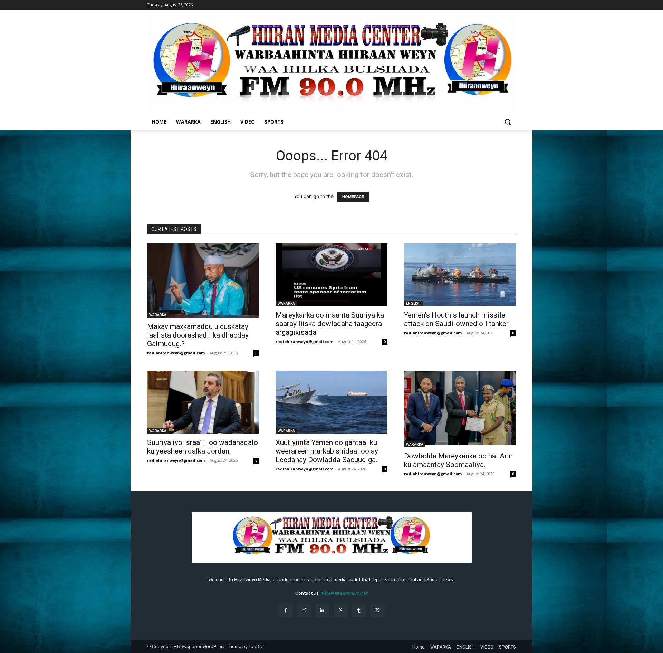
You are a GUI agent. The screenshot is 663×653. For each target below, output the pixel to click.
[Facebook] (285, 610)
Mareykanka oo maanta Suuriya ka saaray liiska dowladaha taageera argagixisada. (330, 324)
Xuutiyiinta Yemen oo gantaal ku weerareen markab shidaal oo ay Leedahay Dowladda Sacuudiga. (327, 451)
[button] (507, 122)
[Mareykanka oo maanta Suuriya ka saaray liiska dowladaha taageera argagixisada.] (331, 274)
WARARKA (157, 314)
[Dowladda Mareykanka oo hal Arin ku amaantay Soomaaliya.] (460, 409)
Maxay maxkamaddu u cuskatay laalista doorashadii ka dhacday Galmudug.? (198, 335)
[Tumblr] (359, 610)
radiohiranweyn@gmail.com (176, 352)
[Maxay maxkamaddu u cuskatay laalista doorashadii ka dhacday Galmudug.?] (203, 280)
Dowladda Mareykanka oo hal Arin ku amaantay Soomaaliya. (458, 460)
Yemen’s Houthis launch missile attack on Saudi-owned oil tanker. (457, 319)
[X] (377, 610)
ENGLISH (413, 303)
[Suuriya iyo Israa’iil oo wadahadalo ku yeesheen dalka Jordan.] (203, 402)
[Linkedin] (322, 610)
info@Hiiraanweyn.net (344, 593)
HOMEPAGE (353, 196)
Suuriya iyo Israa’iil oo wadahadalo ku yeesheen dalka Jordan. (202, 446)
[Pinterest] (340, 610)
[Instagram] (304, 610)
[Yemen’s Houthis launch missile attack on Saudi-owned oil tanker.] (460, 274)
